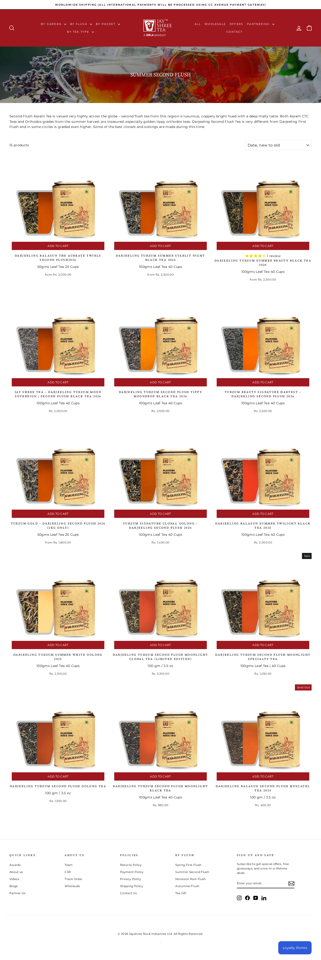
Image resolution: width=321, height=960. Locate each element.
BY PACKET (106, 24)
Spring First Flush (188, 865)
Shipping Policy (131, 886)
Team (69, 865)
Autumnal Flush (187, 886)
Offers (236, 24)
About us (16, 872)
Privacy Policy (130, 879)
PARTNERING (259, 24)
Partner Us (17, 893)
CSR (68, 872)
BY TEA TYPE (78, 31)
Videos (14, 879)
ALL (198, 24)
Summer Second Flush (192, 872)
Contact (234, 31)
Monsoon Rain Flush (190, 879)
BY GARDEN (52, 24)
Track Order (73, 879)
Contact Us (128, 893)
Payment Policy (132, 872)
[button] (256, 256)
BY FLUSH (79, 24)
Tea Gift (180, 893)
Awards (15, 865)
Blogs (13, 886)
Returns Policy (131, 865)
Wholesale (215, 24)
